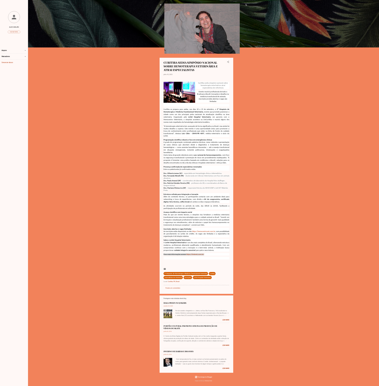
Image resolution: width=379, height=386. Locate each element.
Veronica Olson (208, 380)
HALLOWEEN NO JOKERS (175, 303)
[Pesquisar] (246, 5)
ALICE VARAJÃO (14, 27)
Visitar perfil (14, 32)
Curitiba (212, 273)
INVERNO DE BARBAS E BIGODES (178, 351)
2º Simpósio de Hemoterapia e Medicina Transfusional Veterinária (185, 273)
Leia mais (225, 320)
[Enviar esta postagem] (165, 270)
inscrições (187, 277)
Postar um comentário (173, 288)
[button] (228, 62)
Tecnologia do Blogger (204, 377)
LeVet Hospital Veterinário (202, 277)
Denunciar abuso (7, 62)
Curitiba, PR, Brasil (173, 281)
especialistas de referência (173, 277)
